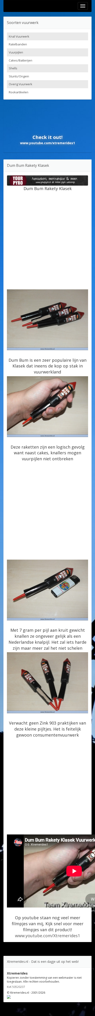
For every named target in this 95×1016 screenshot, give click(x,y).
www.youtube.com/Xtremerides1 (47, 935)
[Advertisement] (47, 239)
